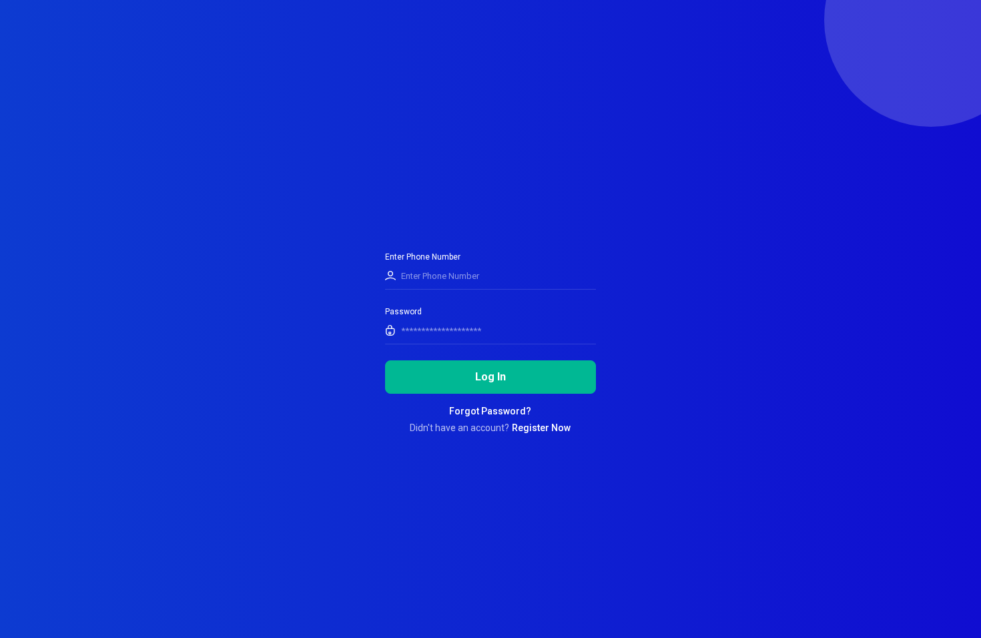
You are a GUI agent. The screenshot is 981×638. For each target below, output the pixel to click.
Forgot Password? (490, 411)
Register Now (541, 427)
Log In (490, 376)
